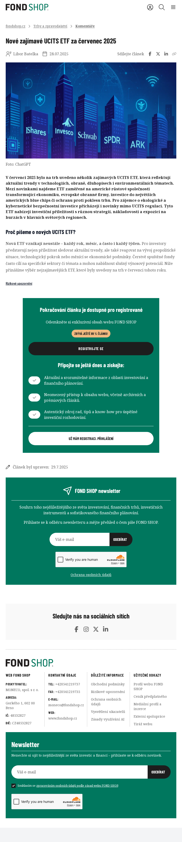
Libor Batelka (25, 53)
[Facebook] (76, 629)
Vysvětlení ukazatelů (108, 711)
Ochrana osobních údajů (91, 574)
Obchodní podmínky (108, 684)
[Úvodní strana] (91, 663)
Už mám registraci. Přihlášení (91, 438)
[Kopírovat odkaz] (174, 54)
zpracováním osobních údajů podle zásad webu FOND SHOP (77, 786)
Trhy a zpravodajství (50, 26)
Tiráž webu (143, 724)
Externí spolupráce (149, 716)
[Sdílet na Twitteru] (158, 54)
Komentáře (85, 26)
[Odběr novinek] (91, 539)
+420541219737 (67, 684)
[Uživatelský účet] (150, 7)
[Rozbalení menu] (173, 7)
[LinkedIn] (106, 629)
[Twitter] (96, 629)
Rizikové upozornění (19, 283)
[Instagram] (86, 629)
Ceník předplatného (150, 696)
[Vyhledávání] (162, 7)
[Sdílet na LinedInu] (166, 54)
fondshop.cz (15, 26)
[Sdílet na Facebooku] (150, 54)
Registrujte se (90, 348)
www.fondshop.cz (62, 718)
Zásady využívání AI (107, 719)
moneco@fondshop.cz (66, 705)
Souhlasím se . (68, 786)
